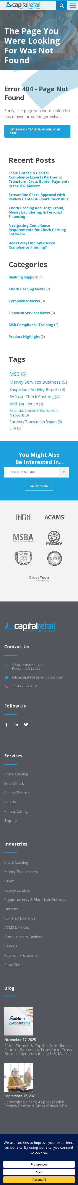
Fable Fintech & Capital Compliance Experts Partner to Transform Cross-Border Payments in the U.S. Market (39, 179)
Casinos (10, 946)
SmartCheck (14, 783)
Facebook (6, 724)
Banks (9, 881)
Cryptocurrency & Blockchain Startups (35, 899)
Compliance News (24, 301)
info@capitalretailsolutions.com (37, 677)
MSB (18, 374)
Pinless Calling (16, 811)
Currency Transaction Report (36, 421)
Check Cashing (42, 396)
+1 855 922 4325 (25, 686)
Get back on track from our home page (35, 131)
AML (17, 403)
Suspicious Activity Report (37, 389)
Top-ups (11, 820)
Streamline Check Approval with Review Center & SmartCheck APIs (38, 196)
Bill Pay (10, 802)
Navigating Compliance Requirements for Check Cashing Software (37, 229)
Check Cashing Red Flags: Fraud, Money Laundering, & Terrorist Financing (36, 212)
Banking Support (23, 277)
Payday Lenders (17, 890)
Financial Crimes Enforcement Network (34, 413)
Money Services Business (38, 382)
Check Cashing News (27, 289)
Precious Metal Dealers (23, 936)
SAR (16, 396)
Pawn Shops (14, 964)
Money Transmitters (21, 871)
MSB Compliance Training (31, 325)
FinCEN (34, 404)
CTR (15, 428)
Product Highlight (24, 336)
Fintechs (11, 909)
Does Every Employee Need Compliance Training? (32, 245)
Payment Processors (21, 955)
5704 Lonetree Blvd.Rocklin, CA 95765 (28, 666)
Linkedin (16, 724)
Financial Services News (29, 313)
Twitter (26, 724)
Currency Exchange (20, 918)
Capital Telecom (17, 792)
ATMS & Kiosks (16, 927)
